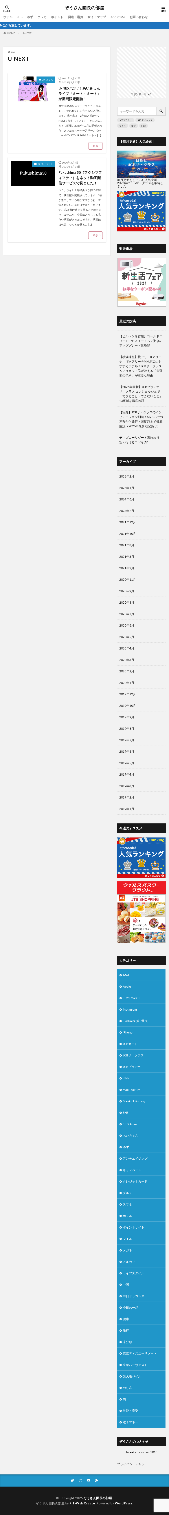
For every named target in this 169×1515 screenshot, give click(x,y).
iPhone (127, 1032)
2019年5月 (126, 763)
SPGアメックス (145, 120)
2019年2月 (126, 797)
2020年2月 (126, 671)
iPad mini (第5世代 (135, 1021)
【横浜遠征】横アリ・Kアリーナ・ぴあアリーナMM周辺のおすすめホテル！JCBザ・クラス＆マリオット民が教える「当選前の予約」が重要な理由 (140, 366)
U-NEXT (26, 33)
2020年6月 (126, 625)
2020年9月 (126, 591)
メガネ (127, 1250)
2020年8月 (126, 602)
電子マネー (130, 1422)
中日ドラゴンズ (133, 1296)
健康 (126, 1319)
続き (95, 145)
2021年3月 (126, 556)
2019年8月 (126, 728)
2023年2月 (126, 511)
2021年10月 (127, 533)
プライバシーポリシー (132, 1464)
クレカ (42, 17)
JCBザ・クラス (133, 1055)
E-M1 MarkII (131, 998)
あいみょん (47, 79)
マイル (122, 125)
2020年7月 (126, 614)
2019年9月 (126, 717)
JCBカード (130, 1044)
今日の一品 (130, 1307)
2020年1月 (126, 683)
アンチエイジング (135, 1158)
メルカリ (129, 1261)
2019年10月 (127, 705)
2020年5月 (126, 637)
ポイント (57, 17)
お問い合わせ (138, 17)
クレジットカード (135, 1181)
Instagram (130, 1009)
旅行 (126, 1330)
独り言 (127, 1388)
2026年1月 (126, 488)
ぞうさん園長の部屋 (84, 8)
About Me (117, 17)
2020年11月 (127, 579)
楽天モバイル (132, 1376)
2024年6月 (126, 499)
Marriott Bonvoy (134, 1101)
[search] (161, 111)
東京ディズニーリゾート (140, 1353)
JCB (19, 17)
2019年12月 (127, 694)
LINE (126, 1078)
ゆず (30, 17)
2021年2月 (126, 568)
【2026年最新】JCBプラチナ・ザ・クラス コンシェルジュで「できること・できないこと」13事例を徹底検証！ (141, 394)
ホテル (8, 17)
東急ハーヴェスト (135, 1365)
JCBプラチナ (125, 120)
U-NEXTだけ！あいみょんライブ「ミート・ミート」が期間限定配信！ (80, 93)
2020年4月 (126, 648)
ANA (126, 975)
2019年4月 (126, 774)
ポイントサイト (45, 163)
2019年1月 (126, 809)
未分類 (127, 1342)
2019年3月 (126, 786)
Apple (127, 986)
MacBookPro (131, 1089)
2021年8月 (126, 545)
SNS (126, 1112)
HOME (11, 33)
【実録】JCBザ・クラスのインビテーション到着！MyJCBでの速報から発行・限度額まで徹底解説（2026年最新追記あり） (141, 419)
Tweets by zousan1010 (141, 1452)
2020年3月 (126, 660)
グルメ (127, 1193)
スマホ (127, 1204)
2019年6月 (126, 751)
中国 (126, 1284)
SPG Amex (130, 1124)
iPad (143, 125)
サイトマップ (97, 17)
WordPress (124, 1503)
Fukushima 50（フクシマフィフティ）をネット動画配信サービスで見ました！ (80, 177)
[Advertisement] (141, 69)
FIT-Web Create (82, 1503)
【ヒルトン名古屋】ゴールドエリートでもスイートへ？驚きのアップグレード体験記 (140, 340)
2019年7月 (126, 740)
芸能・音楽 (130, 1410)
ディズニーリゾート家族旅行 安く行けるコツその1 (140, 440)
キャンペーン (132, 1170)
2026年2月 (126, 476)
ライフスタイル (133, 1273)
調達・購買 (75, 17)
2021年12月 (127, 522)
